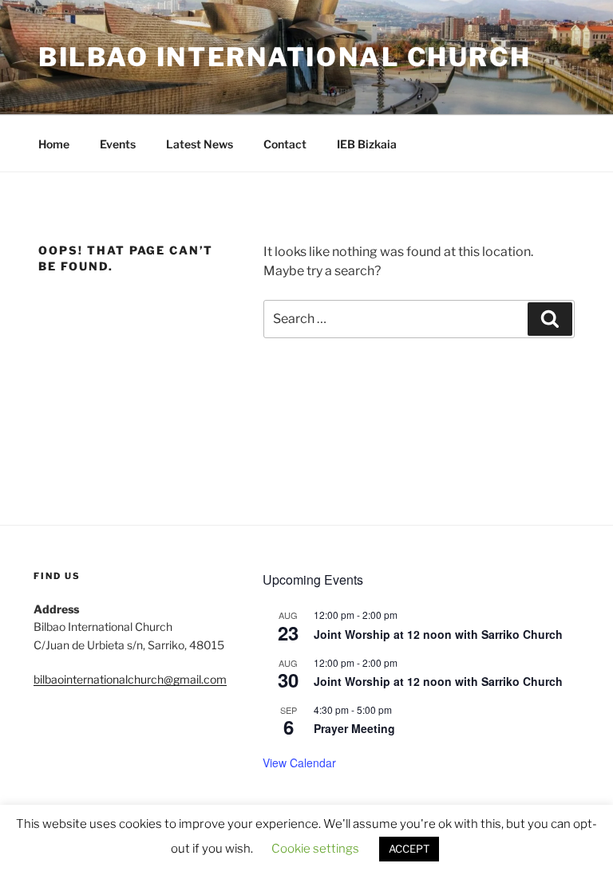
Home (53, 144)
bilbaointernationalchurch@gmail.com (130, 679)
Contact (284, 144)
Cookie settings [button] (315, 848)
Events (118, 144)
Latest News (199, 144)
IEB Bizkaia (367, 144)
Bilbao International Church (284, 57)
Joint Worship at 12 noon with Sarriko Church (438, 634)
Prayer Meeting (354, 728)
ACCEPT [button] (409, 848)
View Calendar (299, 763)
